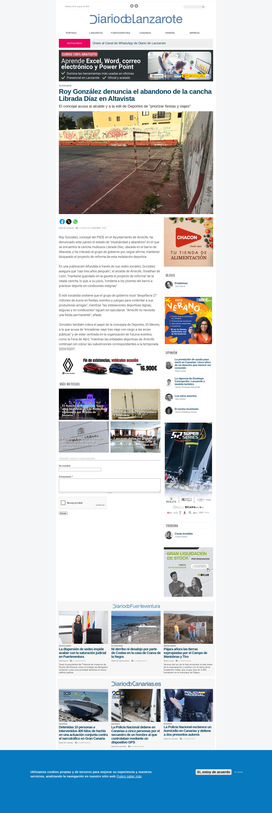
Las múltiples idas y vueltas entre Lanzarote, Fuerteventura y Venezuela (135, 412)
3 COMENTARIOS (184, 661)
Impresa (195, 33)
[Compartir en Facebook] (62, 223)
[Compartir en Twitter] (68, 223)
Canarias (145, 33)
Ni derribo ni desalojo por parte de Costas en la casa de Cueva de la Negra (136, 653)
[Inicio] (136, 24)
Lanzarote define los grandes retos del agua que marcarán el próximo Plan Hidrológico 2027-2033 (135, 443)
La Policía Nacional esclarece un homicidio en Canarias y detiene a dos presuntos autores (187, 731)
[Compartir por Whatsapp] (75, 223)
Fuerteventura (120, 33)
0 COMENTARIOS (84, 228)
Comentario (66, 476)
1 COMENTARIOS (140, 661)
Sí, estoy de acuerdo (213, 772)
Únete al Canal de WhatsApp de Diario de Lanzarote (129, 43)
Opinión (170, 33)
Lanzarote (96, 33)
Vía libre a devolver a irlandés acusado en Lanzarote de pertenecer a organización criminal (82, 443)
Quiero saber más (129, 776)
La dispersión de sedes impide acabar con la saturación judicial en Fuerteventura (82, 653)
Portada (71, 33)
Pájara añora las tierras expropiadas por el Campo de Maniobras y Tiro (185, 653)
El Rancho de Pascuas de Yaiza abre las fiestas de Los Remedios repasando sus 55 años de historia (84, 410)
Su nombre (65, 466)
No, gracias (239, 772)
